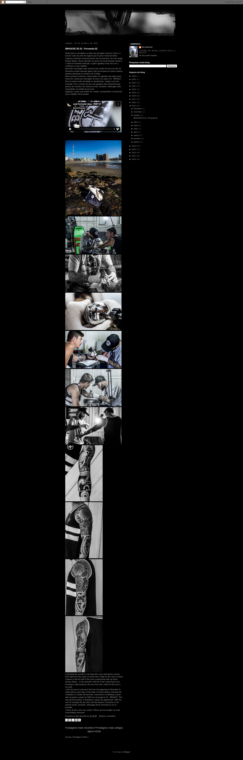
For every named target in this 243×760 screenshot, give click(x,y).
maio (136, 129)
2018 (134, 96)
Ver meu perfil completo (148, 56)
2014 (134, 146)
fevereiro (137, 139)
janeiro (137, 142)
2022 (134, 83)
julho (136, 122)
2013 (134, 149)
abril (136, 132)
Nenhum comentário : (107, 716)
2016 (134, 102)
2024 (134, 76)
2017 (134, 99)
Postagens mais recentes (79, 727)
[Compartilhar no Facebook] (76, 720)
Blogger (127, 752)
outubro (137, 115)
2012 (134, 153)
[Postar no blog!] (69, 720)
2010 (134, 159)
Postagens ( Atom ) (80, 737)
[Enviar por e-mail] (66, 720)
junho (136, 126)
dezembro (138, 109)
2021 (134, 86)
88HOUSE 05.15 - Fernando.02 (81, 49)
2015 (134, 106)
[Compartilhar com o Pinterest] (79, 720)
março (136, 135)
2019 (134, 93)
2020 (134, 89)
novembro (138, 112)
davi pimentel (147, 47)
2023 (134, 79)
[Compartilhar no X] (73, 720)
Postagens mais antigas (109, 727)
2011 (134, 156)
